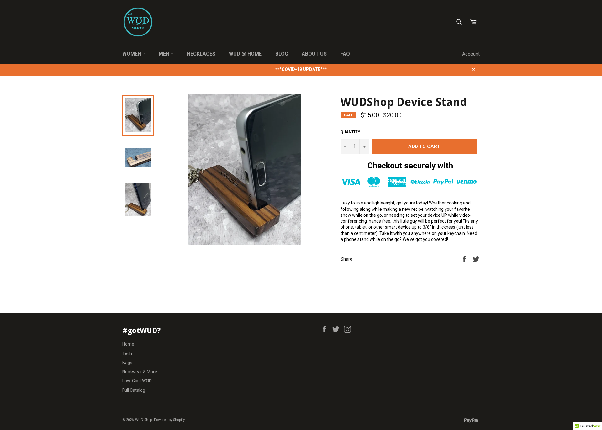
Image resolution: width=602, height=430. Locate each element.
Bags (127, 362)
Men (165, 54)
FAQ (345, 54)
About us (314, 54)
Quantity (350, 132)
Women (132, 54)
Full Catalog (133, 390)
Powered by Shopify (169, 420)
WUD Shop (143, 420)
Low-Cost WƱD (137, 380)
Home (128, 344)
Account (471, 54)
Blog (281, 54)
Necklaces (201, 54)
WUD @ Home (245, 54)
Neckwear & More (139, 371)
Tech (127, 353)
